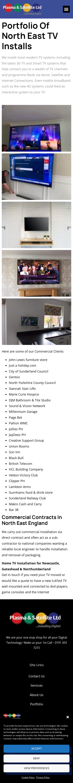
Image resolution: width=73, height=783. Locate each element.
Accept (36, 748)
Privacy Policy (43, 777)
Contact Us (37, 676)
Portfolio (36, 704)
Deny (36, 758)
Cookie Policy (28, 777)
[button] (67, 717)
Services (36, 685)
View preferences (36, 768)
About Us (36, 695)
